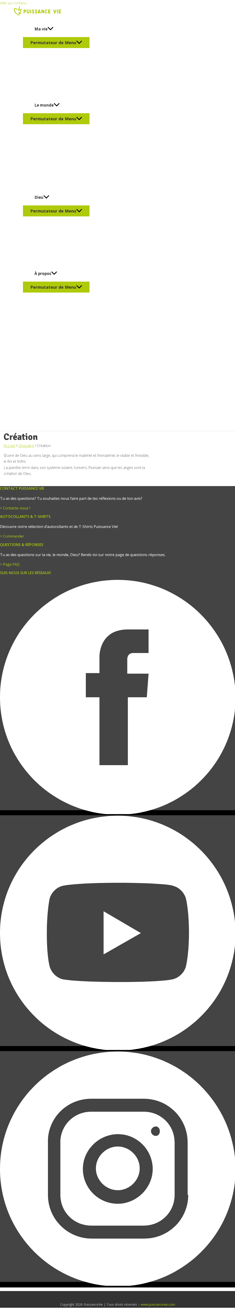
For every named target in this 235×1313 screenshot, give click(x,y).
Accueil (9, 445)
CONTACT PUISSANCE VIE (22, 488)
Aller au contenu (13, 2)
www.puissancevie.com (158, 1304)
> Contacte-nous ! (15, 508)
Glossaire (26, 445)
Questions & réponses (21, 544)
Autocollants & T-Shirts (25, 516)
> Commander (12, 536)
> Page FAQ (10, 564)
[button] (50, 29)
